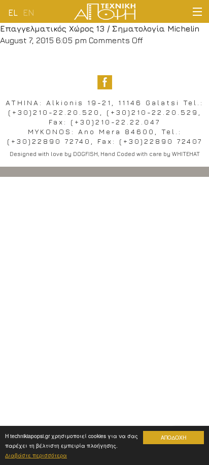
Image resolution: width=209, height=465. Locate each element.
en (28, 13)
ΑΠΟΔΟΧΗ (173, 437)
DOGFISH (85, 153)
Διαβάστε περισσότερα (36, 455)
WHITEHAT (186, 153)
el (13, 13)
